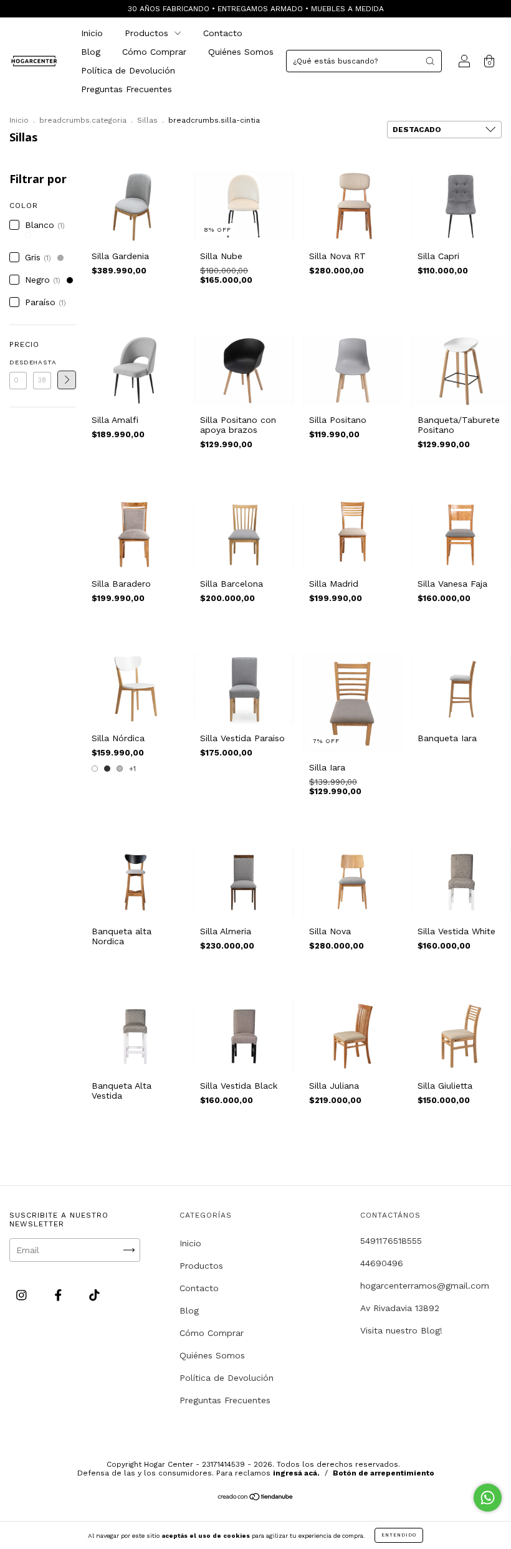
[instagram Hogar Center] (23, 1295)
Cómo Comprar (154, 52)
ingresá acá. (296, 1473)
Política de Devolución (128, 70)
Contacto (222, 33)
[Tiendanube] (256, 1497)
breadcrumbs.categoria (83, 120)
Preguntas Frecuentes (126, 89)
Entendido (398, 1535)
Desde (18, 362)
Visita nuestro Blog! (401, 1330)
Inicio (92, 33)
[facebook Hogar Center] (60, 1295)
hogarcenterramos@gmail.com (424, 1286)
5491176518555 (391, 1241)
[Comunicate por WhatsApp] (488, 1498)
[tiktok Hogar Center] (94, 1295)
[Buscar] (430, 61)
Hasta (41, 362)
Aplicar (66, 380)
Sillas (147, 120)
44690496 (381, 1263)
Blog (90, 52)
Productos (148, 33)
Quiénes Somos (241, 52)
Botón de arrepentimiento (383, 1473)
